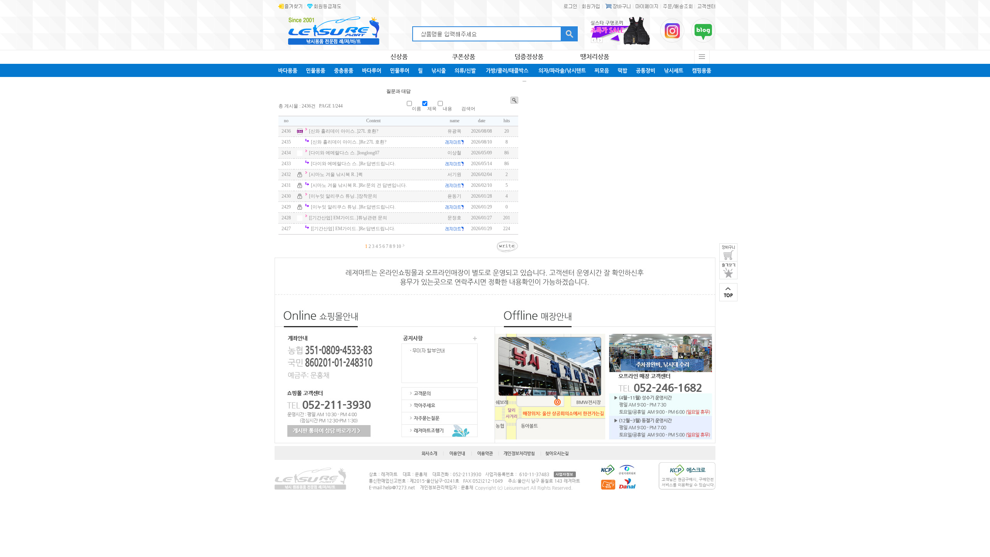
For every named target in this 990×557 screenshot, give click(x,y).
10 (398, 246)
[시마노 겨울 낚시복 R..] (333, 174)
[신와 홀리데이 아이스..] (333, 131)
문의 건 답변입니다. (383, 185)
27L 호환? (368, 131)
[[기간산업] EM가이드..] (333, 217)
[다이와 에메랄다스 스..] (333, 152)
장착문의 (367, 196)
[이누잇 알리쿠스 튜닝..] (333, 196)
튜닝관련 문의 (372, 217)
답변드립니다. (378, 163)
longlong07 (368, 152)
